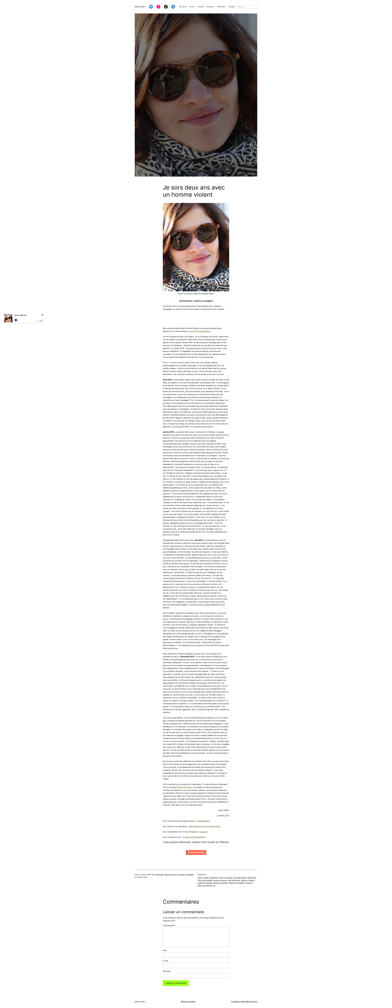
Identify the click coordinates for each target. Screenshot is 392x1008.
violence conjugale (205, 883)
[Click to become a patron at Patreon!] (196, 855)
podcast (216, 880)
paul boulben (207, 880)
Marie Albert (140, 7)
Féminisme (160, 875)
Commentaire (169, 925)
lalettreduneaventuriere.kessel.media (204, 826)
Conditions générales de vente (244, 1001)
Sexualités (190, 875)
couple (205, 878)
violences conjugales (236, 883)
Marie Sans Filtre (184, 787)
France (220, 878)
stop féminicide (234, 880)
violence (251, 880)
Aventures (221, 7)
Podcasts (209, 7)
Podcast (182, 875)
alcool (200, 878)
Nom (165, 950)
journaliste (228, 878)
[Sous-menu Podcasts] (214, 6)
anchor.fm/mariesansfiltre (200, 331)
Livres (191, 7)
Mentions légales (188, 1001)
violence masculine (220, 883)
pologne (224, 880)
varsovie (244, 880)
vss (214, 885)
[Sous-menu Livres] (194, 6)
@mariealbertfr (203, 821)
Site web (166, 971)
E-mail (165, 961)
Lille (234, 878)
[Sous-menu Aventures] (225, 6)
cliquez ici (203, 832)
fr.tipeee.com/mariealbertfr (194, 837)
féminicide (213, 878)
